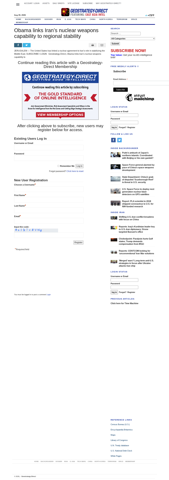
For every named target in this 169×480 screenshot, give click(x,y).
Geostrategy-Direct (28, 476)
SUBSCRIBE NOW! (128, 50)
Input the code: (21, 227)
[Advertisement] (34, 272)
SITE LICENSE (73, 3)
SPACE (134, 19)
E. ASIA (68, 19)
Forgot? (122, 127)
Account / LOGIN (31, 3)
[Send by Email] (102, 45)
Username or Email (23, 143)
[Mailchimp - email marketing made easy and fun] (139, 101)
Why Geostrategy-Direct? (108, 3)
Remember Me (67, 166)
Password (19, 154)
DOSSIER (49, 19)
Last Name (20, 206)
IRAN (59, 19)
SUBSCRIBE (88, 3)
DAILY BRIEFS (58, 3)
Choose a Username (25, 185)
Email (17, 216)
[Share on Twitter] (27, 45)
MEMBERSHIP (22, 22)
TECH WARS (80, 19)
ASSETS (46, 3)
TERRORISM (122, 19)
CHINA (93, 19)
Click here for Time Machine (124, 303)
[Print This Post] (92, 45)
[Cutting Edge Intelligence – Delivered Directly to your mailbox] (84, 12)
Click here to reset (75, 171)
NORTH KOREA (106, 19)
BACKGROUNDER (33, 19)
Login (49, 295)
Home (18, 19)
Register (131, 127)
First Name (20, 195)
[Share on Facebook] (18, 45)
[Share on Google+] (35, 45)
